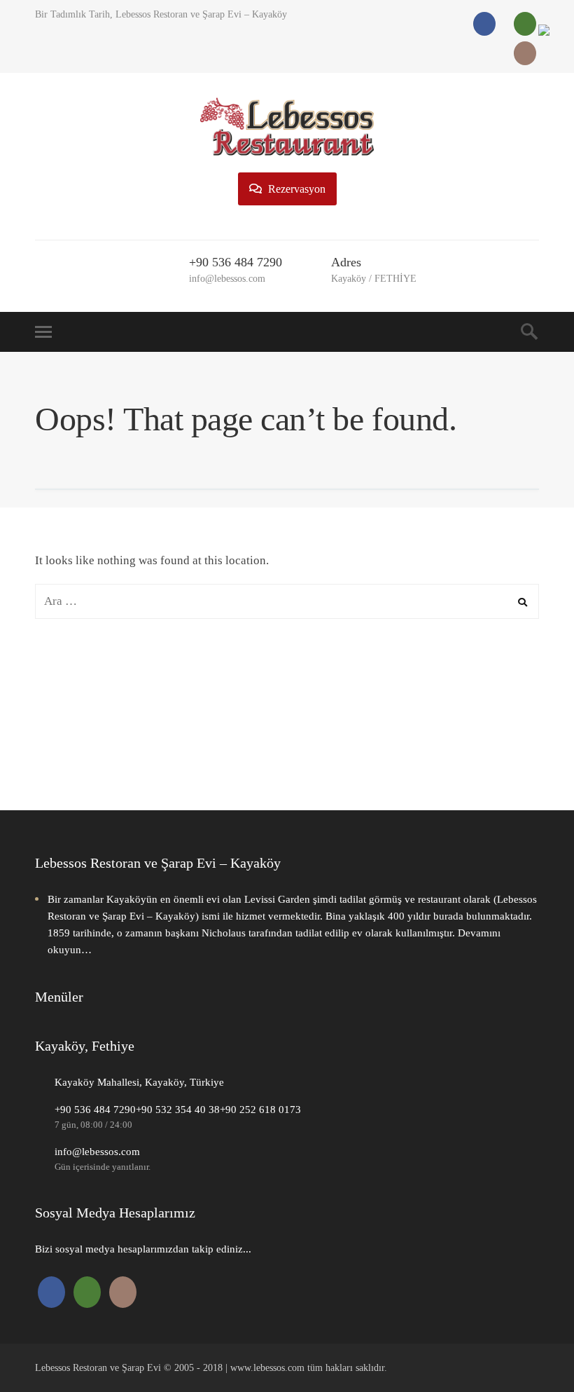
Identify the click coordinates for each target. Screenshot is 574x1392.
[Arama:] (287, 601)
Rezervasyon (295, 189)
